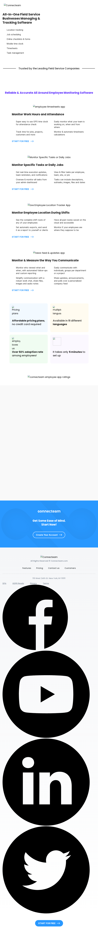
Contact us (53, 568)
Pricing (39, 568)
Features (26, 568)
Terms (46, 583)
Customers (70, 568)
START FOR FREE (21, 141)
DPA (4, 583)
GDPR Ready (18, 583)
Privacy (33, 583)
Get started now (14, 490)
